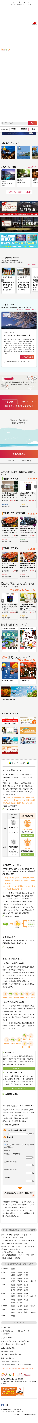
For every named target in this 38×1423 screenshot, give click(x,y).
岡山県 (26, 1300)
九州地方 (4, 539)
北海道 (4, 506)
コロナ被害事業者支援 (8, 1255)
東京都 (26, 1281)
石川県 (26, 1285)
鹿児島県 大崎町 (7, 680)
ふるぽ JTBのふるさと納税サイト (6, 63)
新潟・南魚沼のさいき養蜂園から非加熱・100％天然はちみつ (8, 287)
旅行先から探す (4, 129)
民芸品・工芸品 (6, 1258)
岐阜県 (13, 1290)
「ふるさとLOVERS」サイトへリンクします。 (18, 362)
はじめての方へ (14, 3)
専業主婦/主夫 (16, 1145)
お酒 (21, 1237)
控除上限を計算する (12, 1125)
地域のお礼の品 (15, 1249)
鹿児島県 (4, 541)
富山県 (19, 1285)
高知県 (33, 1306)
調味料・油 (5, 1246)
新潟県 (5, 277)
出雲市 (26, 506)
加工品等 (22, 1240)
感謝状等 (4, 1249)
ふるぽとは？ (10, 948)
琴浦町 (26, 618)
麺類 (8, 1243)
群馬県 (26, 1278)
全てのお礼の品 (33, 129)
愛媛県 (26, 1306)
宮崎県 (26, 1312)
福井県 (13, 1287)
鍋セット (20, 1252)
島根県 (22, 506)
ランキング (11, 460)
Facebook (2, 1405)
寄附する (29, 3)
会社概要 (16, 1409)
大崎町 (9, 541)
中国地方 (22, 504)
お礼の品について (25, 1341)
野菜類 (15, 1237)
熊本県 (13, 1312)
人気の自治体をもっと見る (26, 660)
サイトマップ (20, 1411)
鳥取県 (22, 618)
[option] (7, 152)
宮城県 (26, 1272)
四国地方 (4, 1306)
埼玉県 (13, 1281)
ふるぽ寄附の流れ (11, 1094)
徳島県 (13, 1306)
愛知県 (35, 277)
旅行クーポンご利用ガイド (24, 129)
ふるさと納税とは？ (12, 809)
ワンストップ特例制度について (11, 1354)
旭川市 (8, 506)
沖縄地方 (4, 1315)
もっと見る (31, 167)
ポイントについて (7, 1344)
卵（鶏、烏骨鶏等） (8, 1252)
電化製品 (17, 1258)
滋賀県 (19, 1293)
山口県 (19, 1302)
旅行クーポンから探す (14, 129)
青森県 (13, 1272)
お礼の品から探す (27, 835)
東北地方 (4, 1272)
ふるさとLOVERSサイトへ (26, 309)
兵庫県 (19, 1296)
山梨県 (19, 1287)
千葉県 (19, 1281)
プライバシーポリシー (7, 1411)
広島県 (20, 277)
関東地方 (4, 1278)
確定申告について (19, 1068)
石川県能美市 (27, 648)
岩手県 (19, 1272)
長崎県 (26, 1310)
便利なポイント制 (23, 1331)
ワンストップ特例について (19, 1088)
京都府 (26, 1293)
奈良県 (26, 1296)
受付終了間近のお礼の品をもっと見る (22, 590)
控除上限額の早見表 (8, 1364)
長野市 (26, 541)
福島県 (26, 1275)
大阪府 (13, 1296)
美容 (25, 1243)
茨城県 (13, 1278)
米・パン (29, 1235)
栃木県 (19, 1278)
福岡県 (13, 1310)
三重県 (13, 1293)
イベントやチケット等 (8, 1240)
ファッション (27, 1246)
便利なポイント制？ (12, 916)
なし (7, 1145)
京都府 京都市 (25, 680)
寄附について (20, 1344)
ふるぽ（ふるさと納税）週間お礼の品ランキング (17, 1368)
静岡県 (19, 1290)
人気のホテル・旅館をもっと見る (19, 192)
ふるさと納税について (8, 1341)
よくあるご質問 (19, 3)
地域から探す (25, 460)
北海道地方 (5, 504)
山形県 (19, 1275)
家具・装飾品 (17, 1243)
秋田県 (13, 1275)
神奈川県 (33, 1281)
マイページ (25, 3)
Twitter (7, 1405)
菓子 (2, 1243)
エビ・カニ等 (5, 1237)
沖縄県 (13, 1316)
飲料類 (30, 1240)
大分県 (19, 1312)
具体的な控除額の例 (24, 1364)
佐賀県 (19, 1310)
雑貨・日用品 (16, 1246)
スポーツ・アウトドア (26, 1255)
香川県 (19, 1306)
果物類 (9, 1235)
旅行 (2, 1235)
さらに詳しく (26, 357)
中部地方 (22, 539)
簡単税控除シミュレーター (10, 1361)
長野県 (22, 541)
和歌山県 (33, 1296)
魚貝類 (16, 1235)
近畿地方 (4, 1293)
